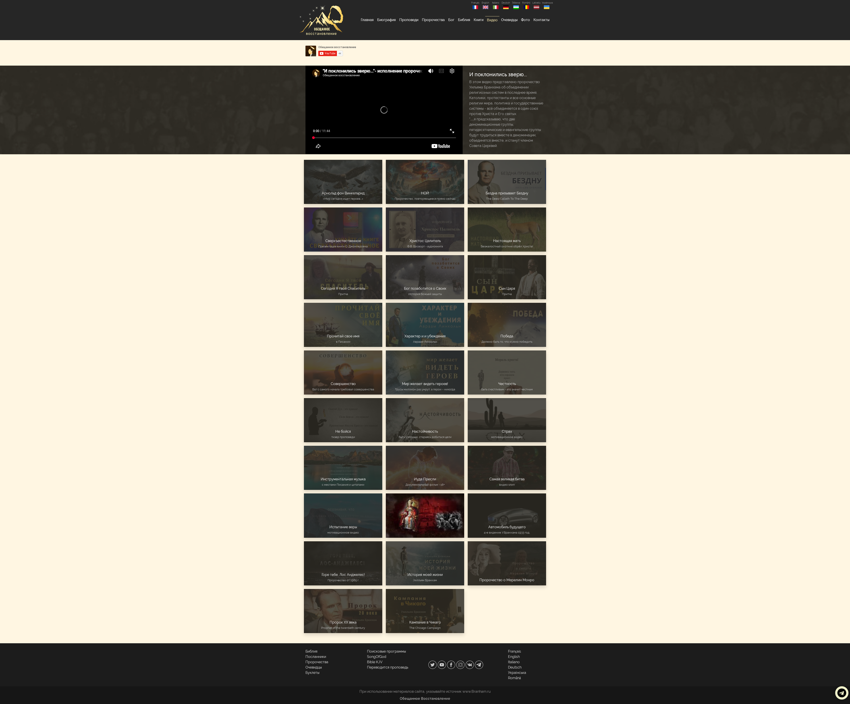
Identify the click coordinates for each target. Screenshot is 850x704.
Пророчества (433, 20)
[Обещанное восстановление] (321, 20)
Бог (451, 20)
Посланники (315, 657)
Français (475, 3)
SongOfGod (376, 657)
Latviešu (536, 3)
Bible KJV (374, 662)
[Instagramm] (461, 664)
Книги (478, 20)
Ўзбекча (516, 3)
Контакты (541, 20)
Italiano (495, 3)
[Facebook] (451, 664)
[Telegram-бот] (479, 664)
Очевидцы (509, 20)
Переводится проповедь (387, 667)
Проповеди (408, 20)
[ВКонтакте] (470, 664)
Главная (367, 20)
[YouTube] (442, 664)
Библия (464, 20)
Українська (546, 3)
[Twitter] (433, 664)
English (485, 3)
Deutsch (506, 3)
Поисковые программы (386, 651)
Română (526, 3)
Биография (386, 20)
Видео (492, 20)
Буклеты (312, 673)
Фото (525, 20)
